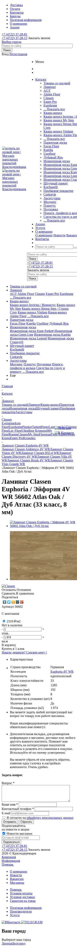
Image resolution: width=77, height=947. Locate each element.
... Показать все (54, 109)
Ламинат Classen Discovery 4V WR (36, 454)
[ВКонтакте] (4, 602)
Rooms (13, 434)
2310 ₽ (14, 621)
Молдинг (50, 202)
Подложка (51, 209)
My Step (33, 434)
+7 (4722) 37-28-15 (14, 38)
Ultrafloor (28, 430)
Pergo (45, 427)
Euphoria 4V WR (62, 671)
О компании (44, 235)
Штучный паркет (56, 183)
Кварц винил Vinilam (58, 131)
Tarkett (36, 427)
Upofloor (49, 153)
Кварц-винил (53, 113)
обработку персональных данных (50, 817)
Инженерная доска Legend (28, 338)
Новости (59, 235)
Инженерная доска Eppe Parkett (32, 331)
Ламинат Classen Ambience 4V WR (26, 449)
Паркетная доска (55, 142)
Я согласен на (40, 817)
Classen (49, 98)
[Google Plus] (22, 602)
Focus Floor (51, 146)
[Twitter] (9, 602)
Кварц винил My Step (59, 120)
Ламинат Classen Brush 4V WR (28, 460)
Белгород (19, 943)
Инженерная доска (57, 161)
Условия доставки (22, 897)
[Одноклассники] (13, 602)
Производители (21, 911)
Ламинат (50, 87)
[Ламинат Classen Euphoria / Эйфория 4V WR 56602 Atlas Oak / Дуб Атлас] (42, 526)
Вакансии (17, 879)
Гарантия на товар (23, 900)
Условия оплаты (21, 893)
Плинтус (50, 205)
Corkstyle (50, 194)
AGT (47, 90)
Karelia (48, 150)
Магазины (17, 882)
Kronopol (41, 430)
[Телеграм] (64, 428)
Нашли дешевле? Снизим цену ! (24, 652)
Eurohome (50, 105)
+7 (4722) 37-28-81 (14, 34)
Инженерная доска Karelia (52, 334)
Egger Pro (50, 101)
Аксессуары (52, 198)
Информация (11, 861)
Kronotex (29, 438)
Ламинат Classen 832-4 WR (40, 453)
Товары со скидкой (57, 83)
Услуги (15, 915)
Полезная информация (25, 907)
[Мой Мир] (17, 602)
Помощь (7, 864)
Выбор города (11, 41)
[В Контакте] (64, 433)
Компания (9, 857)
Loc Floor (15, 430)
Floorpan (45, 434)
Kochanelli (51, 187)
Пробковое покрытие (58, 190)
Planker (27, 427)
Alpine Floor (52, 94)
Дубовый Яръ (53, 157)
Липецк (7, 943)
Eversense (8, 423)
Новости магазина (19, 833)
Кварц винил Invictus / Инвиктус (33, 305)
